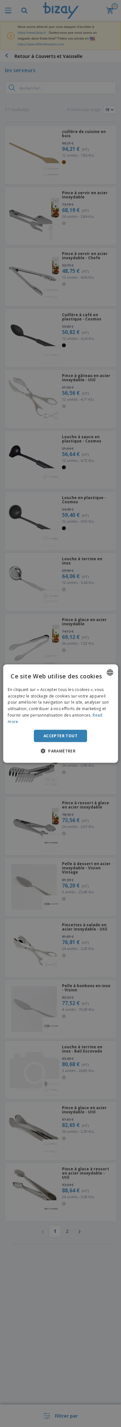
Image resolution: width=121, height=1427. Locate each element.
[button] (60, 751)
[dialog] (60, 713)
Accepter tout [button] (60, 735)
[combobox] (110, 672)
